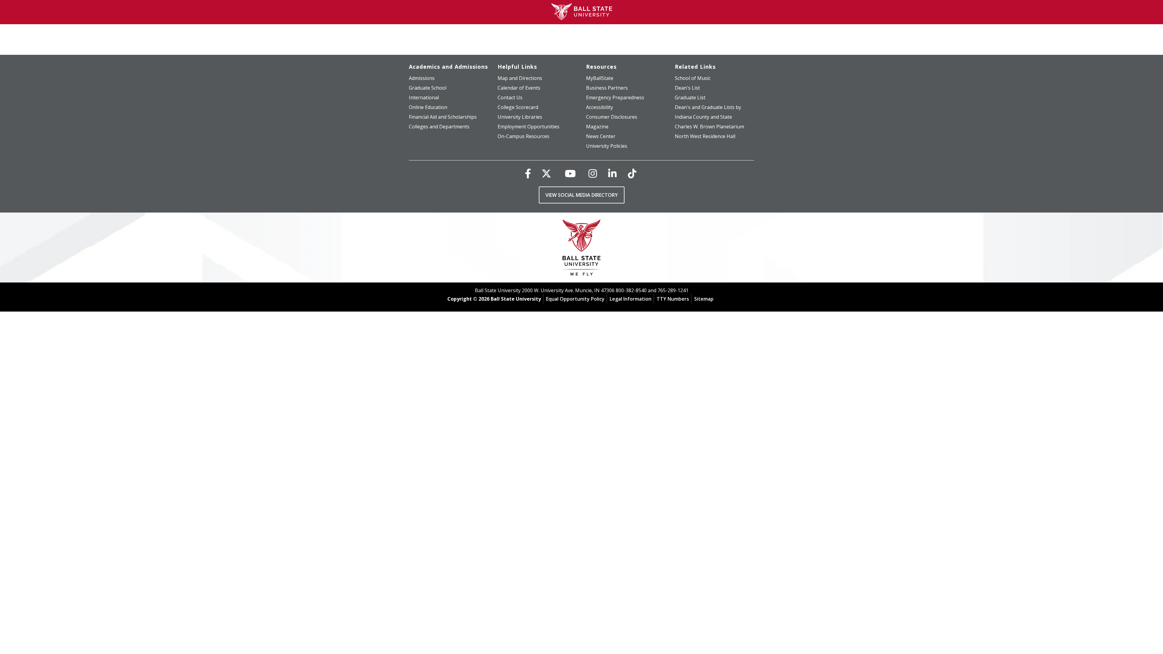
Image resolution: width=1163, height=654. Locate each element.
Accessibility (599, 107)
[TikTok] (632, 173)
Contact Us (510, 97)
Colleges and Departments (439, 126)
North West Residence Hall (705, 136)
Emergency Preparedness (615, 97)
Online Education (428, 107)
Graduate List (690, 97)
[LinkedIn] (612, 173)
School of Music (693, 78)
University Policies (606, 146)
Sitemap (704, 299)
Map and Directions (520, 78)
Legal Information (630, 299)
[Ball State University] (582, 249)
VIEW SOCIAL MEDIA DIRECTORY (581, 195)
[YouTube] (570, 173)
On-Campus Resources (523, 136)
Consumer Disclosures (611, 117)
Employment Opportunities (528, 126)
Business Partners (607, 87)
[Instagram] (592, 173)
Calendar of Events (519, 87)
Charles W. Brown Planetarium (709, 126)
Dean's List (687, 87)
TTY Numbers (673, 299)
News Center (600, 136)
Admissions (422, 78)
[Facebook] (528, 173)
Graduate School (427, 87)
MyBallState (599, 78)
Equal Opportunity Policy (575, 299)
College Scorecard (518, 107)
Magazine (597, 126)
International (424, 97)
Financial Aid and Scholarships (443, 117)
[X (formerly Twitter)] (546, 173)
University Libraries (520, 117)
